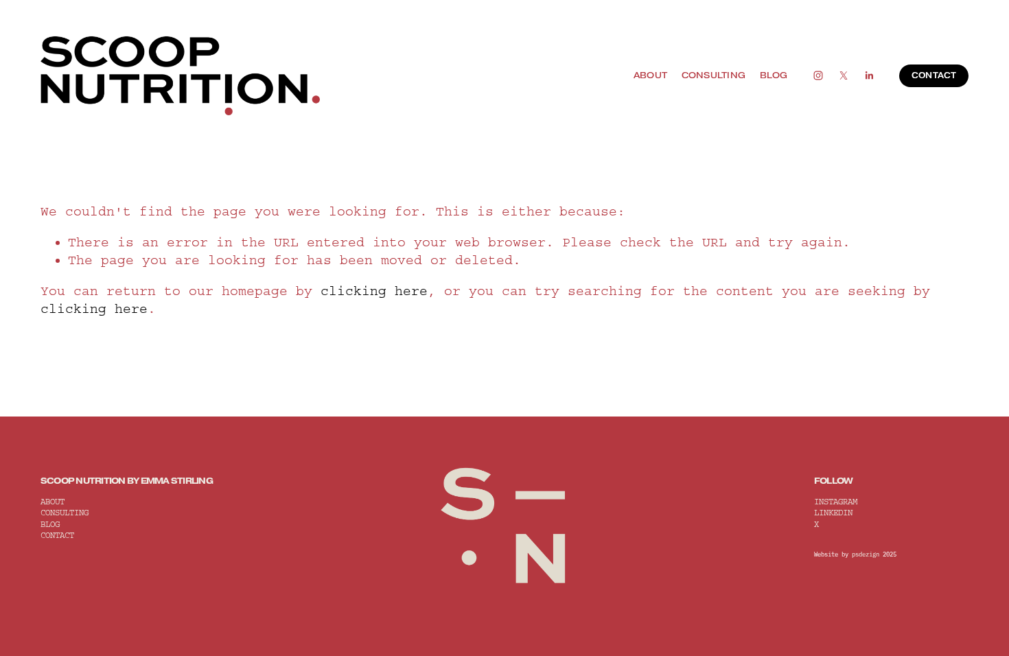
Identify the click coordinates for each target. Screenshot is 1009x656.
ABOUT (650, 75)
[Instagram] (818, 75)
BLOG (774, 75)
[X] (843, 75)
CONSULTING (714, 75)
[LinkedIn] (868, 75)
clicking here (374, 290)
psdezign (865, 554)
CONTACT (934, 75)
